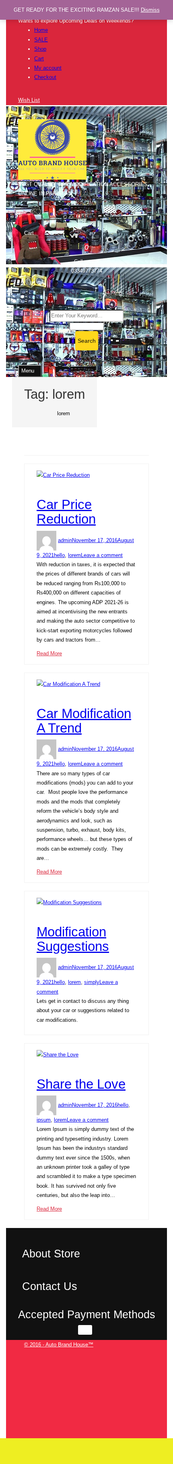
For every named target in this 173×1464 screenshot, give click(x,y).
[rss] (147, 1373)
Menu (27, 371)
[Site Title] (52, 149)
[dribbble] (147, 1382)
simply (91, 982)
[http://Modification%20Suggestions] (39, 912)
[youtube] (147, 1430)
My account (48, 68)
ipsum (44, 1120)
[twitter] (147, 1363)
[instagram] (147, 1401)
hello (59, 555)
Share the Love (81, 1084)
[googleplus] (147, 1392)
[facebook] (147, 1354)
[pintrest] (147, 1420)
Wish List (29, 100)
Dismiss (150, 10)
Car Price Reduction (66, 511)
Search (87, 341)
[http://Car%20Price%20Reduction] (39, 485)
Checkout (45, 77)
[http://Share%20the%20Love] (39, 1064)
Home (41, 30)
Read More (49, 653)
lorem (74, 555)
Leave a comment (102, 555)
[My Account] (20, 91)
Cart (39, 59)
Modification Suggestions (73, 939)
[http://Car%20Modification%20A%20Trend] (39, 693)
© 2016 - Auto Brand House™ (58, 1345)
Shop (40, 49)
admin (65, 540)
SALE (41, 40)
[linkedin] (147, 1411)
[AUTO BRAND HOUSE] (43, 413)
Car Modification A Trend (84, 720)
